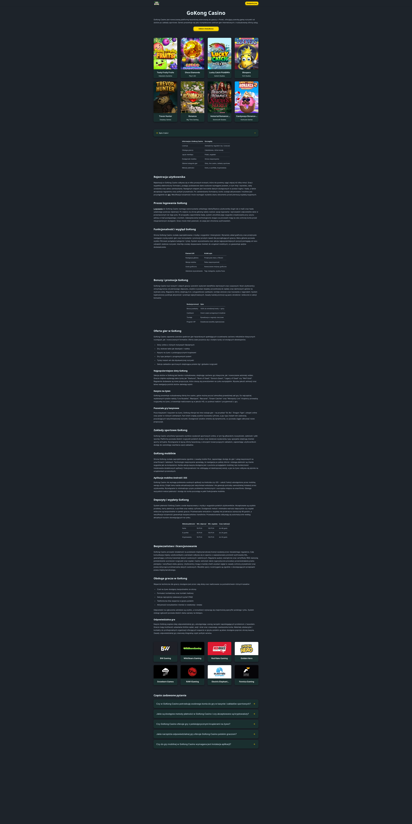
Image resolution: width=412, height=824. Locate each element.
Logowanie (158, 209)
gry (169, 195)
